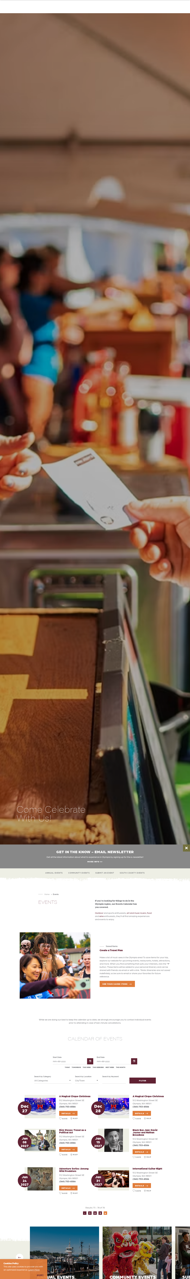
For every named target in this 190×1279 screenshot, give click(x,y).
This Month (120, 1067)
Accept (40, 1275)
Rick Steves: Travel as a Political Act (72, 1131)
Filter (142, 1080)
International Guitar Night (147, 1168)
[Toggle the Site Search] (177, 6)
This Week (87, 1067)
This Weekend (98, 1067)
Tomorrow (76, 1067)
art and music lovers (136, 913)
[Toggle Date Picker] (90, 1061)
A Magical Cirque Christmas (74, 1096)
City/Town (80, 1080)
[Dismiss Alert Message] (186, 848)
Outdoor (99, 913)
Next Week (110, 1067)
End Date (101, 1057)
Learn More (34, 1269)
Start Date (57, 1057)
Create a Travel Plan (111, 950)
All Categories (41, 1080)
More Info (93, 861)
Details (66, 1113)
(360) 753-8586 (67, 1106)
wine (101, 916)
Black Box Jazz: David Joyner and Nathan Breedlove (145, 1132)
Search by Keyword (110, 1076)
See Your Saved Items (115, 984)
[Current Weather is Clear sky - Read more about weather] (171, 7)
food (149, 913)
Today (67, 1067)
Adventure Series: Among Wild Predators (74, 1169)
